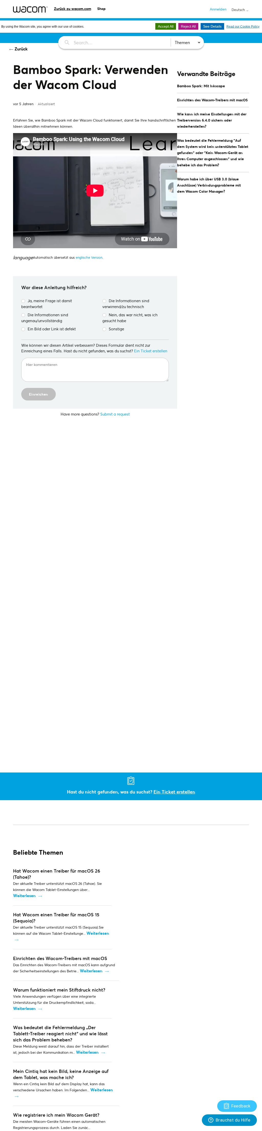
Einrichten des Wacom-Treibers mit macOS (212, 99)
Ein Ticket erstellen (150, 350)
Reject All (188, 26)
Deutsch (239, 9)
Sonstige (116, 328)
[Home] (30, 9)
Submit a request (115, 414)
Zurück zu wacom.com (72, 8)
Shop (101, 8)
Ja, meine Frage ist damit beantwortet (46, 303)
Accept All (165, 26)
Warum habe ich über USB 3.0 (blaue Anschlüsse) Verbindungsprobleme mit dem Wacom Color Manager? (209, 185)
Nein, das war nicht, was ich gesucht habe (130, 317)
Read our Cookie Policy (242, 26)
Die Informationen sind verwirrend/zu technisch (125, 303)
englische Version (89, 257)
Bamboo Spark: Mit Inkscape (201, 85)
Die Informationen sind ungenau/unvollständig (44, 317)
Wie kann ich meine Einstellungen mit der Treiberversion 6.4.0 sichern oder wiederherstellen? (211, 120)
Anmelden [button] (218, 9)
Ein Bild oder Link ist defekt (52, 328)
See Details (212, 26)
